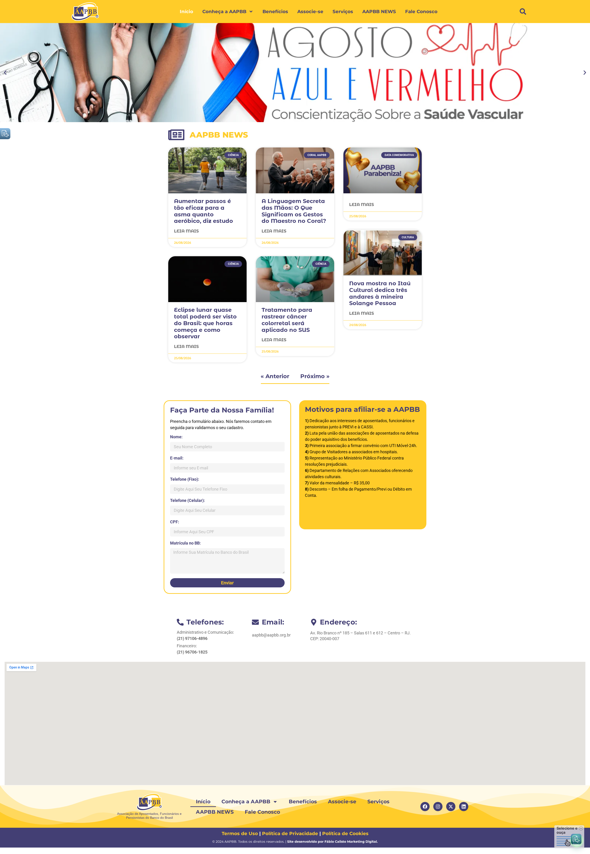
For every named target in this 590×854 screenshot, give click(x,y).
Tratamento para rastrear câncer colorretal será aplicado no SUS (287, 319)
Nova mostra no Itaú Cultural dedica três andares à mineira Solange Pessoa (379, 293)
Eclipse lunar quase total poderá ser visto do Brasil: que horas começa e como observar (205, 323)
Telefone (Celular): (187, 500)
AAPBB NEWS (379, 11)
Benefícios (275, 11)
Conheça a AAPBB (224, 11)
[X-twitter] (450, 806)
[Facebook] (425, 806)
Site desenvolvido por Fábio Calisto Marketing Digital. (332, 841)
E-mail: (176, 458)
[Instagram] (437, 806)
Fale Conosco (421, 11)
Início (186, 11)
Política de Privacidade (290, 833)
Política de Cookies (345, 833)
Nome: (176, 437)
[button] (523, 11)
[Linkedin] (463, 806)
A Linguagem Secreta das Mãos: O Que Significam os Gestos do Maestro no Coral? (294, 211)
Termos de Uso (240, 833)
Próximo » (315, 376)
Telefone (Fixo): (184, 479)
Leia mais (186, 231)
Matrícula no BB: (185, 543)
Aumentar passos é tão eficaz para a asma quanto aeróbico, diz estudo (203, 211)
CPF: (174, 522)
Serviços (343, 11)
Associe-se (310, 11)
